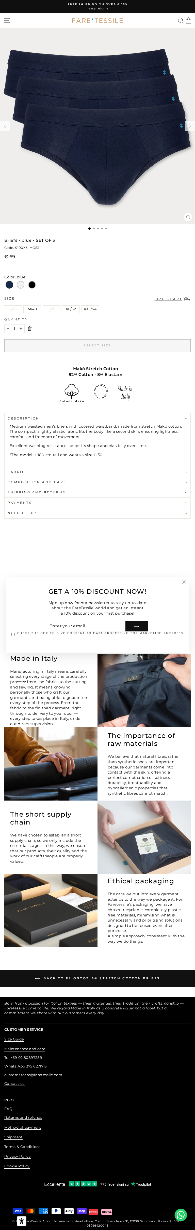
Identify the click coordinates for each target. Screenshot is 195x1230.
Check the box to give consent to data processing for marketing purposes (100, 633)
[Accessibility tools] (21, 1221)
